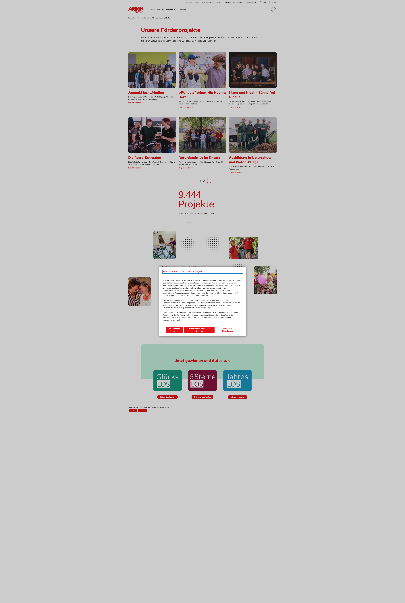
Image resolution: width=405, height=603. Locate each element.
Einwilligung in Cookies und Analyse (182, 271)
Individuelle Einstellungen (223, 293)
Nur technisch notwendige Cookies (199, 330)
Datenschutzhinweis (170, 308)
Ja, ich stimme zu (174, 330)
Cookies (224, 303)
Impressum (206, 308)
